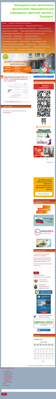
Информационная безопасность (34, 25)
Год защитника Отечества (8, 49)
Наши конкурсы (18, 36)
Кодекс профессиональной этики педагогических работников (36, 31)
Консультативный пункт (44, 28)
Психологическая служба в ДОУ (33, 38)
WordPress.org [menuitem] (7, 375)
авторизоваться (7, 112)
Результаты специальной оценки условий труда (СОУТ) (16, 46)
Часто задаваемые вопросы (39, 41)
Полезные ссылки (31, 44)
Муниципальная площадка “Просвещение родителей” (31, 49)
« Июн (43, 361)
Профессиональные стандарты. (10, 31)
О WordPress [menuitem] (7, 371)
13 (43, 351)
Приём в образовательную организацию (12, 25)
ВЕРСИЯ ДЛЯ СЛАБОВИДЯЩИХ (44, 86)
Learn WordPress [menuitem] (8, 378)
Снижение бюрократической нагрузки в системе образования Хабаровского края (23, 52)
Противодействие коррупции (9, 41)
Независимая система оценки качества (35, 33)
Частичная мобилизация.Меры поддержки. (13, 44)
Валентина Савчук (16, 101)
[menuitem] (28, 393)
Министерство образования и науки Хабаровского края (44, 286)
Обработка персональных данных (41, 46)
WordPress (40, 365)
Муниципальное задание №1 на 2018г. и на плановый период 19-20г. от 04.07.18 (16, 79)
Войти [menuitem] (4, 383)
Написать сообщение (43, 193)
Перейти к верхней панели (7, 368)
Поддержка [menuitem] (7, 380)
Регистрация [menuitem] (6, 385)
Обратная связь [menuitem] (8, 382)
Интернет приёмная (25, 41)
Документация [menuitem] (8, 376)
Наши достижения (7, 36)
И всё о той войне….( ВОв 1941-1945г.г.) (12, 38)
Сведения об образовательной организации (20, 23)
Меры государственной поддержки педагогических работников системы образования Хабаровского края (43, 259)
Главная (4, 23)
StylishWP (51, 365)
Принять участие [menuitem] (8, 373)
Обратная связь (42, 44)
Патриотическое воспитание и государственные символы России (19, 28)
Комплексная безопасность (32, 36)
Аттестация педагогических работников (12, 33)
